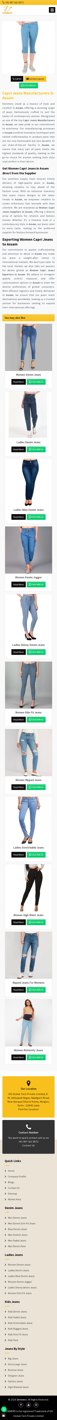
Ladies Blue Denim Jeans (21, 1276)
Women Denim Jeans (19, 1264)
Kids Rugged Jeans (18, 1329)
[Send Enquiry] (28, 47)
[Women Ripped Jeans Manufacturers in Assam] (28, 752)
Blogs (11, 1182)
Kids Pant (13, 1340)
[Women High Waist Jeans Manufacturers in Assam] (28, 887)
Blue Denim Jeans (17, 1229)
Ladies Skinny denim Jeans (22, 1287)
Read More (18, 381)
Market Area (14, 1199)
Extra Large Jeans (17, 1364)
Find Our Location (28, 1109)
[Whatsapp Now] (4, 1409)
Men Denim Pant (17, 1246)
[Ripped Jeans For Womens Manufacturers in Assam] (28, 955)
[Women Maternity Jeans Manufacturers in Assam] (28, 1023)
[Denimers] (7, 9)
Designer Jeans (16, 1375)
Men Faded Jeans (17, 1240)
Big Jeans (13, 1358)
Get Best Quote (36, 78)
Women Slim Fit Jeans (20, 1293)
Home (11, 1171)
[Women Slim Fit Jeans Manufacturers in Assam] (28, 685)
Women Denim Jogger (20, 1282)
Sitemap (12, 1193)
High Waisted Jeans (18, 1387)
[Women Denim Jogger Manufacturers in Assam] (28, 550)
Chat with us (30, 85)
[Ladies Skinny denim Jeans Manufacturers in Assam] (28, 617)
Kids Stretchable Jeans (20, 1323)
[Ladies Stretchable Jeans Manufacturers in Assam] (28, 820)
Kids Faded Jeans (17, 1317)
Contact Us (28, 1145)
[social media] (21, 1405)
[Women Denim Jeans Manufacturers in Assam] (28, 347)
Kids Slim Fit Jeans (18, 1334)
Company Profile (17, 1176)
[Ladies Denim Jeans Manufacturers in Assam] (28, 415)
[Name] (52, 10)
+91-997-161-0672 (14, 2)
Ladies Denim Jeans (18, 1270)
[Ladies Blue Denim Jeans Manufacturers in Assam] (28, 482)
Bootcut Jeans (15, 1370)
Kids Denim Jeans (17, 1311)
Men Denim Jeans (17, 1218)
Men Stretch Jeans (18, 1235)
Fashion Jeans (15, 1381)
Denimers (22, 1399)
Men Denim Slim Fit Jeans (21, 1223)
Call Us (18, 78)
